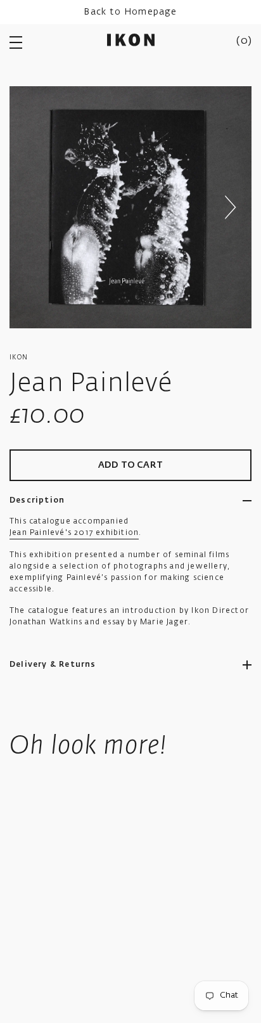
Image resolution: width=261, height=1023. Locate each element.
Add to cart (130, 465)
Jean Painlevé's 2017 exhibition (74, 533)
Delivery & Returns (53, 665)
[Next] (230, 207)
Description (37, 501)
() (243, 41)
